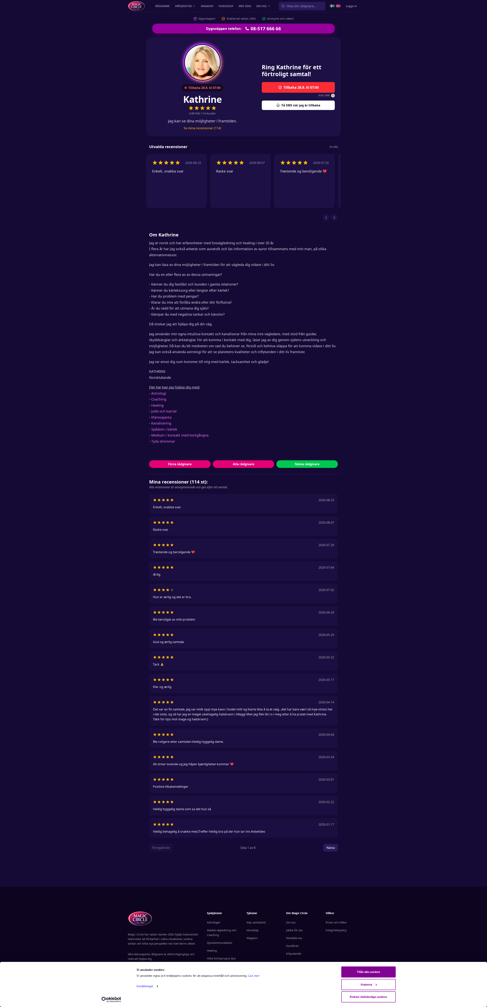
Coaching (158, 399)
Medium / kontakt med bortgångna (180, 435)
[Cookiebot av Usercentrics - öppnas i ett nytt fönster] (111, 999)
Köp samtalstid (256, 922)
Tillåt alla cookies (368, 971)
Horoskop (226, 6)
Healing (157, 405)
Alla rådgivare (243, 464)
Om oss (261, 6)
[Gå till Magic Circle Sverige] (332, 5)
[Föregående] (326, 217)
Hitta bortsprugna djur (221, 958)
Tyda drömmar (163, 441)
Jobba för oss (294, 930)
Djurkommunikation (219, 943)
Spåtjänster (183, 6)
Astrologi (158, 393)
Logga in (351, 6)
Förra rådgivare (180, 464)
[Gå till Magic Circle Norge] (338, 5)
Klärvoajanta (161, 417)
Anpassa (366, 984)
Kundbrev (292, 946)
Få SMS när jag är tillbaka (301, 105)
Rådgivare (162, 6)
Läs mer (254, 975)
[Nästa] (334, 217)
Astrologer (213, 922)
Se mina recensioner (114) (202, 128)
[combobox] (302, 6)
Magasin (207, 6)
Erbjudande (293, 953)
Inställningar (145, 986)
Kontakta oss (294, 938)
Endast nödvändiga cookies (368, 996)
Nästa (330, 848)
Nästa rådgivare (307, 464)
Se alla (333, 146)
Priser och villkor (336, 922)
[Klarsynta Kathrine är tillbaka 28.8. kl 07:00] (202, 62)
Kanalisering (161, 423)
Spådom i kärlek (164, 429)
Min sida (245, 6)
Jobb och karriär (164, 411)
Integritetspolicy (336, 930)
